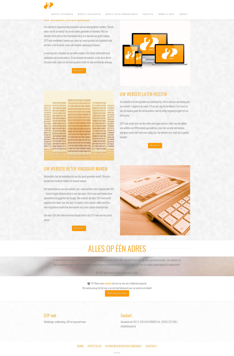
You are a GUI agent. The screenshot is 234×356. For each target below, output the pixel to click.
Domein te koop (166, 14)
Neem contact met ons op (117, 293)
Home (80, 346)
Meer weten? (79, 70)
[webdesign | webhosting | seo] (48, 5)
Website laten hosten (89, 14)
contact (108, 283)
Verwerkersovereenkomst (123, 346)
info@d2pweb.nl (128, 326)
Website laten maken (62, 14)
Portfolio (147, 14)
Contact (183, 14)
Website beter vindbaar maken (122, 14)
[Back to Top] (231, 353)
